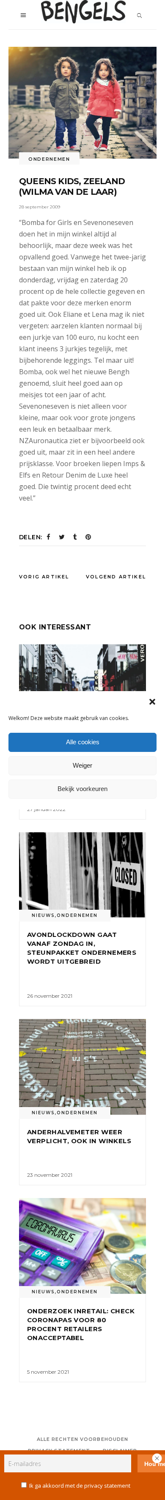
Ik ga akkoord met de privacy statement (79, 1485)
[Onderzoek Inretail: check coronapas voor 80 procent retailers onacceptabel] (82, 1246)
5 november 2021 (48, 1372)
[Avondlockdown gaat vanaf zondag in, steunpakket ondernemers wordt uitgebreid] (82, 874)
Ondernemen (49, 159)
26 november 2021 (49, 996)
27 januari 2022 (46, 809)
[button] (152, 701)
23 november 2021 (49, 1175)
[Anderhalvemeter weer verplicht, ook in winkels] (82, 1067)
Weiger (82, 765)
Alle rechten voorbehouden (83, 1439)
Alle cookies (82, 742)
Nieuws (43, 915)
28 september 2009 (39, 207)
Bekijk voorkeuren (82, 788)
